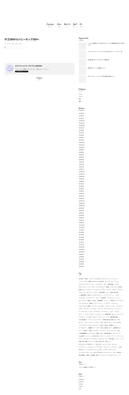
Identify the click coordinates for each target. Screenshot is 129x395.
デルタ (80, 308)
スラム (93, 287)
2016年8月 (81, 256)
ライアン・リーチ (119, 339)
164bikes (81, 278)
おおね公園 (111, 339)
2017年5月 (81, 237)
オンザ (108, 336)
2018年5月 (81, 215)
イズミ (85, 322)
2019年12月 (81, 171)
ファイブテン (102, 330)
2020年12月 (81, 142)
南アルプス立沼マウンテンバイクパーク (103, 352)
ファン (80, 330)
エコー (116, 281)
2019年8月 (81, 181)
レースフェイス (90, 347)
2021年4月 (81, 140)
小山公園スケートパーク (84, 336)
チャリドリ (104, 344)
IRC (114, 352)
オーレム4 (107, 281)
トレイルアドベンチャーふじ (85, 352)
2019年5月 (81, 188)
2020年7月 (81, 154)
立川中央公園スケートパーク (85, 319)
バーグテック (107, 303)
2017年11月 (81, 225)
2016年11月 (81, 249)
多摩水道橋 (110, 284)
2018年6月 (81, 213)
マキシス (86, 314)
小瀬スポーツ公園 (87, 330)
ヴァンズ (109, 289)
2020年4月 (81, 162)
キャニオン (114, 347)
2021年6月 (81, 135)
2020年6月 (81, 157)
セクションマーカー (111, 330)
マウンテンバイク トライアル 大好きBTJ (64, 11)
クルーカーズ (120, 336)
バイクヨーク (114, 303)
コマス (80, 339)
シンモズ (105, 349)
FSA (80, 300)
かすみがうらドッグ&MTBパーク (86, 344)
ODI (109, 344)
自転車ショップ (108, 328)
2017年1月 (81, 244)
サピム (99, 317)
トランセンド (119, 306)
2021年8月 (81, 130)
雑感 (80, 101)
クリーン (113, 336)
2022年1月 (81, 118)
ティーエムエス (93, 339)
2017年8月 (81, 232)
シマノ (107, 292)
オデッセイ (120, 289)
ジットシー (118, 298)
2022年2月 (81, 115)
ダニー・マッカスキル (97, 284)
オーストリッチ (103, 355)
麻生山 (106, 325)
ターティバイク (119, 314)
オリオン (103, 289)
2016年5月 (81, 264)
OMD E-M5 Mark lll (99, 341)
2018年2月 (81, 220)
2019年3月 (81, 193)
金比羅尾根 (100, 300)
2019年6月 (81, 186)
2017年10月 (81, 227)
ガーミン (100, 303)
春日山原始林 (82, 355)
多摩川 (86, 278)
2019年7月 (81, 184)
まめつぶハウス (107, 322)
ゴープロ (116, 284)
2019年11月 (81, 174)
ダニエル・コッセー (110, 306)
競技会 (90, 281)
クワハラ (92, 314)
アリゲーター (86, 308)
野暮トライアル (93, 303)
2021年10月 (81, 125)
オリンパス (91, 341)
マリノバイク (118, 308)
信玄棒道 (93, 355)
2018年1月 (81, 222)
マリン (119, 355)
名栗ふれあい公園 (83, 341)
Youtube (81, 384)
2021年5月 (81, 137)
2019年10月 (81, 176)
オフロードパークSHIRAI (116, 287)
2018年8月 (81, 208)
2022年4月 (81, 113)
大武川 (120, 347)
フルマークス (82, 292)
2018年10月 (81, 205)
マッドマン (94, 306)
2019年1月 (81, 198)
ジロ (106, 339)
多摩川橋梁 (102, 292)
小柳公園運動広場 (83, 333)
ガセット (81, 322)
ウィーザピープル (83, 311)
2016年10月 (81, 252)
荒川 (101, 333)
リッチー (90, 311)
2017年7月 (81, 235)
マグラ (104, 284)
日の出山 (94, 300)
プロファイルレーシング (84, 287)
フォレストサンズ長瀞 (93, 333)
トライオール (82, 317)
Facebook (81, 381)
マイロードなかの (117, 322)
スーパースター (97, 319)
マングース (106, 295)
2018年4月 (81, 218)
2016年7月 (81, 259)
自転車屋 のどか (117, 328)
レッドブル (93, 308)
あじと (113, 314)
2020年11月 (81, 145)
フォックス (114, 344)
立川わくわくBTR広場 (98, 281)
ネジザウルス (101, 306)
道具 (80, 99)
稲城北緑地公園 (114, 317)
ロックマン (115, 278)
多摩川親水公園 (114, 292)
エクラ (97, 298)
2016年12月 (81, 247)
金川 (119, 330)
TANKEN (119, 352)
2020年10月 (81, 147)
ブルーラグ (100, 308)
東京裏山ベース (112, 325)
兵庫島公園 (107, 314)
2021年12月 (81, 120)
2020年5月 (81, 159)
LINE (80, 389)
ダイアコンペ (97, 311)
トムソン (96, 292)
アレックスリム (110, 298)
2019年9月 (81, 179)
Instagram (81, 379)
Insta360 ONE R (95, 336)
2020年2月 (81, 167)
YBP (102, 322)
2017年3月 (81, 242)
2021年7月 (81, 133)
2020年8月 (81, 152)
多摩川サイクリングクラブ (117, 300)
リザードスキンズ (83, 325)
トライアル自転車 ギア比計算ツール (87, 367)
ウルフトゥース (107, 347)
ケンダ (90, 322)
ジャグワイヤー (105, 311)
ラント (111, 311)
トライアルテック (100, 287)
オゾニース (103, 336)
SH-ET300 (98, 344)
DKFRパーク (82, 349)
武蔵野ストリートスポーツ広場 (95, 328)
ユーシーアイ (106, 317)
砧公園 (107, 287)
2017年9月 (81, 230)
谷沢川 (101, 325)
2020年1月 (81, 169)
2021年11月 (81, 123)
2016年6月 (81, 261)
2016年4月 (81, 266)
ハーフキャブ (96, 322)
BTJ (13, 43)
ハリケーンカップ (83, 281)
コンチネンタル (98, 347)
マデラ (117, 295)
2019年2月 (81, 196)
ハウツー (81, 96)
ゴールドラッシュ (99, 314)
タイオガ (114, 289)
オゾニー (81, 314)
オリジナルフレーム (106, 278)
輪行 (97, 355)
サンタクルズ (82, 298)
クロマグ (95, 317)
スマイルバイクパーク (97, 295)
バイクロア (89, 317)
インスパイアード (90, 298)
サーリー (112, 295)
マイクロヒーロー (83, 328)
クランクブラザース (83, 303)
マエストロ (101, 339)
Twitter (80, 386)
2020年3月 (81, 164)
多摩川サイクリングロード (85, 289)
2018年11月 (81, 203)
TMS (118, 319)
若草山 (88, 355)
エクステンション (112, 355)
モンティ (84, 300)
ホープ (112, 281)
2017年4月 (81, 239)
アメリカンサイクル (108, 308)
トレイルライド (96, 289)
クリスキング (82, 347)
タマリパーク (89, 292)
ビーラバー (106, 300)
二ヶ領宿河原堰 (82, 295)
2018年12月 (81, 201)
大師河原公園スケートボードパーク (112, 333)
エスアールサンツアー (93, 325)
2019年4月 (81, 191)
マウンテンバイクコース (84, 284)
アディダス (95, 330)
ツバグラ (91, 278)
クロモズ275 (98, 278)
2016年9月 (81, 254)
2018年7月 (81, 210)
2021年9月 (81, 128)
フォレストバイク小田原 (84, 306)
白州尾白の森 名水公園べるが (109, 319)
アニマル (117, 311)
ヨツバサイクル (112, 349)
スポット (81, 94)
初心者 (89, 295)
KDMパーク (108, 341)
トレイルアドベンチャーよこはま (94, 349)
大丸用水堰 (103, 298)
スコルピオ (85, 339)
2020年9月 (81, 150)
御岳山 (89, 300)
